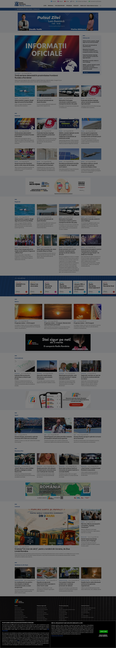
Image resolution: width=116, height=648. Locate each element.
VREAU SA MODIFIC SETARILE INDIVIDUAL (103, 636)
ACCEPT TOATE (103, 631)
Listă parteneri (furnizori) (57, 635)
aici (18, 640)
